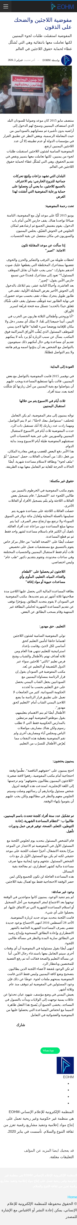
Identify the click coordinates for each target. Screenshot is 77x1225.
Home (72, 1197)
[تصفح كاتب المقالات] (65, 1065)
